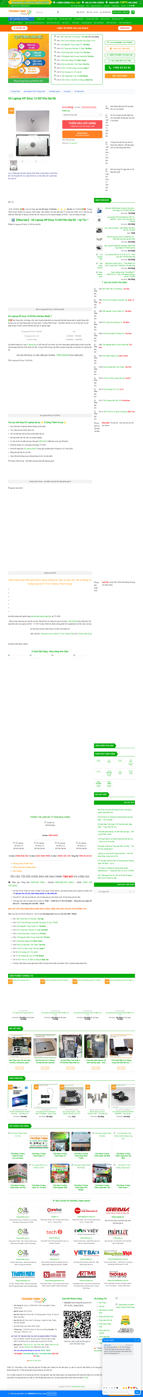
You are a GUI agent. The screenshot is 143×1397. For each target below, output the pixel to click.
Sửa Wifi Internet (16, 23)
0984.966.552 (25, 6)
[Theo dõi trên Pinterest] (131, 6)
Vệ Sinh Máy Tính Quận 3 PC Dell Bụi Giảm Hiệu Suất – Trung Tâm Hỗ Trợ (115, 825)
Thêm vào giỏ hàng (82, 123)
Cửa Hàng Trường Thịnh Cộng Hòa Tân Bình (123, 1156)
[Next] (55, 133)
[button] (120, 12)
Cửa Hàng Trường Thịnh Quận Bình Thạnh (81, 1156)
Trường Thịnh (15, 91)
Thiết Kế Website (125, 23)
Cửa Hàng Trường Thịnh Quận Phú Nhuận (81, 1187)
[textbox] (118, 1392)
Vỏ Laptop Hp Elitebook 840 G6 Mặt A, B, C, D (120, 1014)
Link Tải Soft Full (35, 1361)
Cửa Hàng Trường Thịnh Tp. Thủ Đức (39, 1186)
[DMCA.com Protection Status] (125, 1320)
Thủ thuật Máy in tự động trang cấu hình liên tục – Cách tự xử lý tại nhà (115, 840)
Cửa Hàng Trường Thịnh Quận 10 (60, 1155)
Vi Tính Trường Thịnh (66, 634)
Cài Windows (79, 19)
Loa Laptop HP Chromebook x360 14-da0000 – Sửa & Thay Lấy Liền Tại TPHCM (45, 1113)
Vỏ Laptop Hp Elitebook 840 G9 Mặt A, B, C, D (55, 1014)
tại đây (85, 1378)
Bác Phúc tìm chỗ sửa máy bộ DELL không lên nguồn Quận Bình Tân (115, 811)
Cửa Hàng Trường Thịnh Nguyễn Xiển (60, 1186)
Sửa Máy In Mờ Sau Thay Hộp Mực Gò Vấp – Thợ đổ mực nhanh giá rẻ (116, 847)
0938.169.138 (15, 6)
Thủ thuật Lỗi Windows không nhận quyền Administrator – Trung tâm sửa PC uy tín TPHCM (116, 869)
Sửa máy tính (52, 19)
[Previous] (12, 133)
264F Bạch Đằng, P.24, (73, 60)
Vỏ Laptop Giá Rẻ (30, 449)
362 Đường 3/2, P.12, (71, 72)
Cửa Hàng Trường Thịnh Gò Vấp (18, 1155)
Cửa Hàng (75, 23)
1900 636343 (62, 355)
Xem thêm (19, 1068)
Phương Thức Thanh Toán (23, 864)
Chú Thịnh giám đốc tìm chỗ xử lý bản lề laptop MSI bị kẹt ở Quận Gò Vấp (115, 876)
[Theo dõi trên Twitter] (129, 6)
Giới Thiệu (102, 1303)
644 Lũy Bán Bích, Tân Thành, (75, 64)
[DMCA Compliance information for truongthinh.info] (125, 1330)
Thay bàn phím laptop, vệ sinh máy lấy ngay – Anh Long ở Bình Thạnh (116, 833)
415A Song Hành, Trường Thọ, (75, 53)
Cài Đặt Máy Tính (92, 19)
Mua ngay (82, 133)
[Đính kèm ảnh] (104, 1387)
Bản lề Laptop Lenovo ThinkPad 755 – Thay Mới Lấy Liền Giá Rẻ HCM (97, 1113)
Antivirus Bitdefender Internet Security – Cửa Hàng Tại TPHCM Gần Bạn (20, 1113)
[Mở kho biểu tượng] (139, 1387)
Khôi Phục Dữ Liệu (53, 23)
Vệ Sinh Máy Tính (65, 19)
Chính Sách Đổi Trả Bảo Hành (24, 867)
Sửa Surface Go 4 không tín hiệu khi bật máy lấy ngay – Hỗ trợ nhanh (115, 818)
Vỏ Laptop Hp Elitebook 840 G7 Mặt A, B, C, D (88, 1014)
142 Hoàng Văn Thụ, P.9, (75, 76)
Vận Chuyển (17, 871)
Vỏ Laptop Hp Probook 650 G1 (23, 1013)
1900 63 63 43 (28, 1345)
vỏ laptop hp (31, 345)
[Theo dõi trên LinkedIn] (133, 6)
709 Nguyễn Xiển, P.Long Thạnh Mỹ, (77, 56)
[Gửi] (58, 12)
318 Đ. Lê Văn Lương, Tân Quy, (75, 68)
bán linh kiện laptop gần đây (41, 616)
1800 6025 (43, 441)
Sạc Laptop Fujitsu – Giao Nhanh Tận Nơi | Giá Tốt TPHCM (71, 1113)
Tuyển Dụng (115, 6)
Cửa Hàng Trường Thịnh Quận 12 (39, 1155)
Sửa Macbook (86, 23)
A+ (114, 1388)
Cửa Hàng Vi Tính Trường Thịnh (34, 91)
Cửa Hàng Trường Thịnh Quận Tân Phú (18, 1186)
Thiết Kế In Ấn (111, 23)
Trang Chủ (41, 19)
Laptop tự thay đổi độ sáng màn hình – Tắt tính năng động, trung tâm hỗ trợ (115, 854)
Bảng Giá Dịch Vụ (96, 6)
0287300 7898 (37, 882)
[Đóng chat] (138, 1340)
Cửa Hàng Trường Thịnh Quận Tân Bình (102, 1155)
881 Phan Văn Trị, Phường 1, (74, 37)
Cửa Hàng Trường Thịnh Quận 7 (123, 1186)
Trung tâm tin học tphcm (49, 634)
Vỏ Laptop (67, 91)
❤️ (134, 1388)
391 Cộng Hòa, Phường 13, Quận (76, 49)
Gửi (137, 1392)
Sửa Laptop (105, 19)
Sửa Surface (99, 23)
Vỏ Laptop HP (79, 91)
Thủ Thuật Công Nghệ (77, 6)
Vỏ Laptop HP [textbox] (113, 892)
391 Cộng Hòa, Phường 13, (116, 322)
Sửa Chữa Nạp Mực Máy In (34, 23)
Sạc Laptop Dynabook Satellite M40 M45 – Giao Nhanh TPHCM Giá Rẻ (123, 1113)
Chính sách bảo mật (106, 1317)
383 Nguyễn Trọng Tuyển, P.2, (75, 45)
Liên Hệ (123, 6)
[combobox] (114, 891)
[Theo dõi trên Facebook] (127, 6)
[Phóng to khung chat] (135, 1340)
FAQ (87, 6)
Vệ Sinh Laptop (118, 19)
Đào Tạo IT (66, 23)
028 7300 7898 (39, 1345)
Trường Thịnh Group (85, 634)
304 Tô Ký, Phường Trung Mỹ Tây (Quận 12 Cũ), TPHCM (37, 923)
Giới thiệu (106, 6)
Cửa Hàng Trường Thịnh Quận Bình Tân (102, 1186)
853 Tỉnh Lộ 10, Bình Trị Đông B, (77, 80)
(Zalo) (71, 882)
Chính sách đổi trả (105, 1320)
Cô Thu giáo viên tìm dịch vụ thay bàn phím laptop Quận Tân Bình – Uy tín (116, 862)
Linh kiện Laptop (54, 91)
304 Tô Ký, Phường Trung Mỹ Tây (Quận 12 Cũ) (78, 41)
